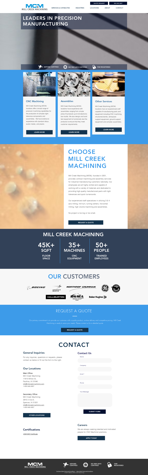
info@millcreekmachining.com (33, 384)
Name (82, 356)
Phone (82, 383)
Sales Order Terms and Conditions (84, 471)
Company (83, 365)
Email (81, 374)
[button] (108, 8)
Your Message (84, 391)
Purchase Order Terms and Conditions (65, 471)
